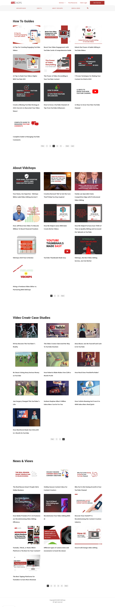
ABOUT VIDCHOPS (57, 8)
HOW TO (39, 8)
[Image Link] (26, 34)
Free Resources (72, 3)
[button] (64, 2)
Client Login (83, 3)
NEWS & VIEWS (76, 8)
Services (61, 3)
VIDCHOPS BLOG (21, 8)
